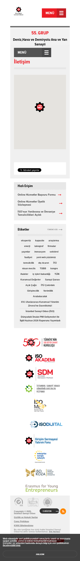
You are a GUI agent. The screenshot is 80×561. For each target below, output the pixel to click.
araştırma (54, 240)
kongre (54, 268)
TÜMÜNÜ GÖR (52, 230)
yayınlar (26, 251)
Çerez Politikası (21, 521)
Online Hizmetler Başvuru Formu (37, 194)
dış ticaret (43, 263)
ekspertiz (26, 240)
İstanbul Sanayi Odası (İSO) (40, 311)
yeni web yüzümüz (46, 257)
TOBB (43, 268)
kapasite (39, 240)
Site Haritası (54, 531)
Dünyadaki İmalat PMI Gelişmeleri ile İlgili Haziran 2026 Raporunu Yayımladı (40, 319)
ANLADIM (40, 554)
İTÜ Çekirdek (48, 285)
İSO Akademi (40, 357)
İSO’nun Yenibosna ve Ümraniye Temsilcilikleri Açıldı (36, 213)
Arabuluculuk (40, 296)
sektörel (54, 251)
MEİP (40, 405)
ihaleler (24, 274)
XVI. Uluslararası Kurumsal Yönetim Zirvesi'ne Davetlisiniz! (40, 304)
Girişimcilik (33, 291)
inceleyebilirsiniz (11, 545)
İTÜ (55, 263)
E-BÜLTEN (47, 511)
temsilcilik (28, 263)
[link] (31, 374)
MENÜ (50, 13)
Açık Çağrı (31, 285)
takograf (38, 246)
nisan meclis (29, 268)
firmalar (52, 246)
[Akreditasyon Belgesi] (33, 502)
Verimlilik (48, 291)
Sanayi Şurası (52, 279)
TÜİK (57, 274)
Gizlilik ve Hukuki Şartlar (26, 517)
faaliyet (28, 257)
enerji (27, 246)
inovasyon (39, 251)
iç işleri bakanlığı (41, 274)
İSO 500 (40, 342)
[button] (40, 107)
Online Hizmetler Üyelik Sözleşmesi (31, 203)
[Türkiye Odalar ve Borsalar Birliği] (47, 502)
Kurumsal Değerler (30, 279)
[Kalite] (18, 502)
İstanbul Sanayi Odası (27, 13)
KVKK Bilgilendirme (23, 525)
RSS (63, 511)
